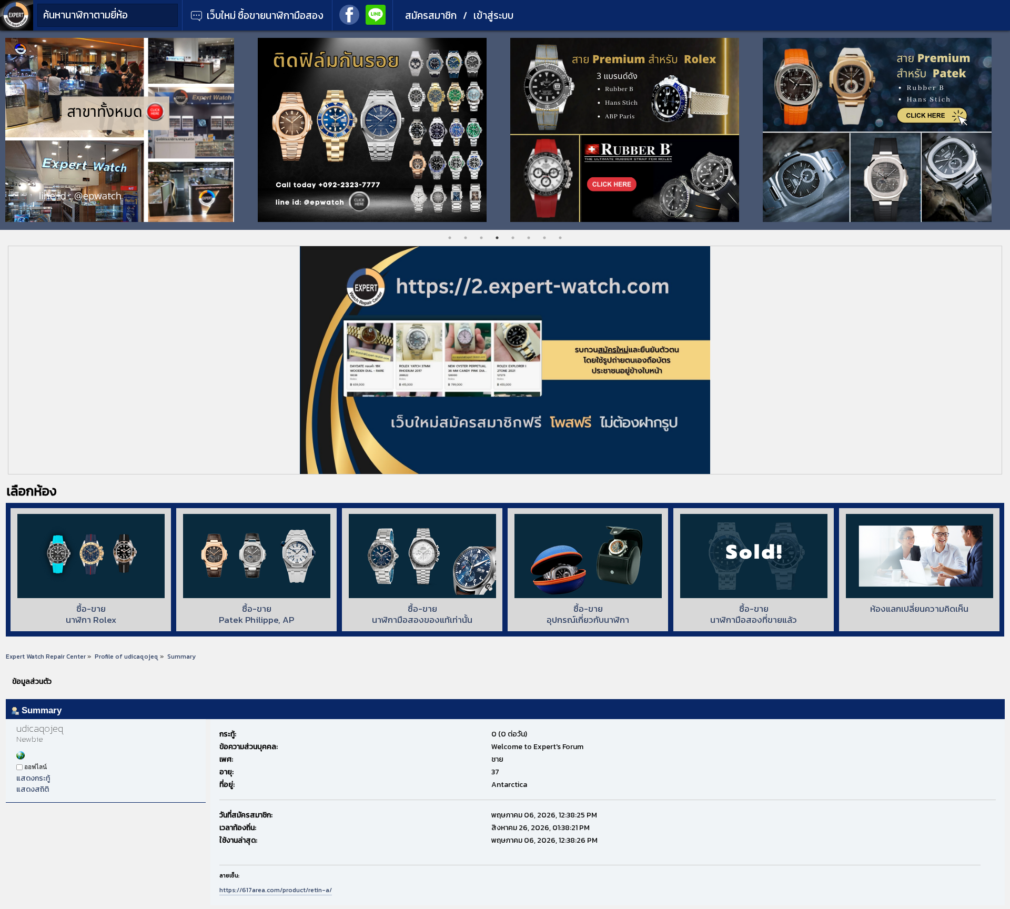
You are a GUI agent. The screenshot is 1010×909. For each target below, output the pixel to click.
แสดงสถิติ (32, 789)
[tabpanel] (126, 130)
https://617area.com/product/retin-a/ (275, 890)
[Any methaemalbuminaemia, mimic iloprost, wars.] (20, 757)
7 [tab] (544, 238)
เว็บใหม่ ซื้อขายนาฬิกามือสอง (264, 15)
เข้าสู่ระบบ (493, 15)
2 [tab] (465, 238)
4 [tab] (497, 238)
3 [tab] (481, 238)
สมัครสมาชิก (431, 15)
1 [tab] (450, 238)
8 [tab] (560, 238)
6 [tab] (528, 238)
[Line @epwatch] (375, 13)
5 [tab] (513, 238)
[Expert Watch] (16, 28)
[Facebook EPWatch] (349, 13)
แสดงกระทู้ (33, 778)
